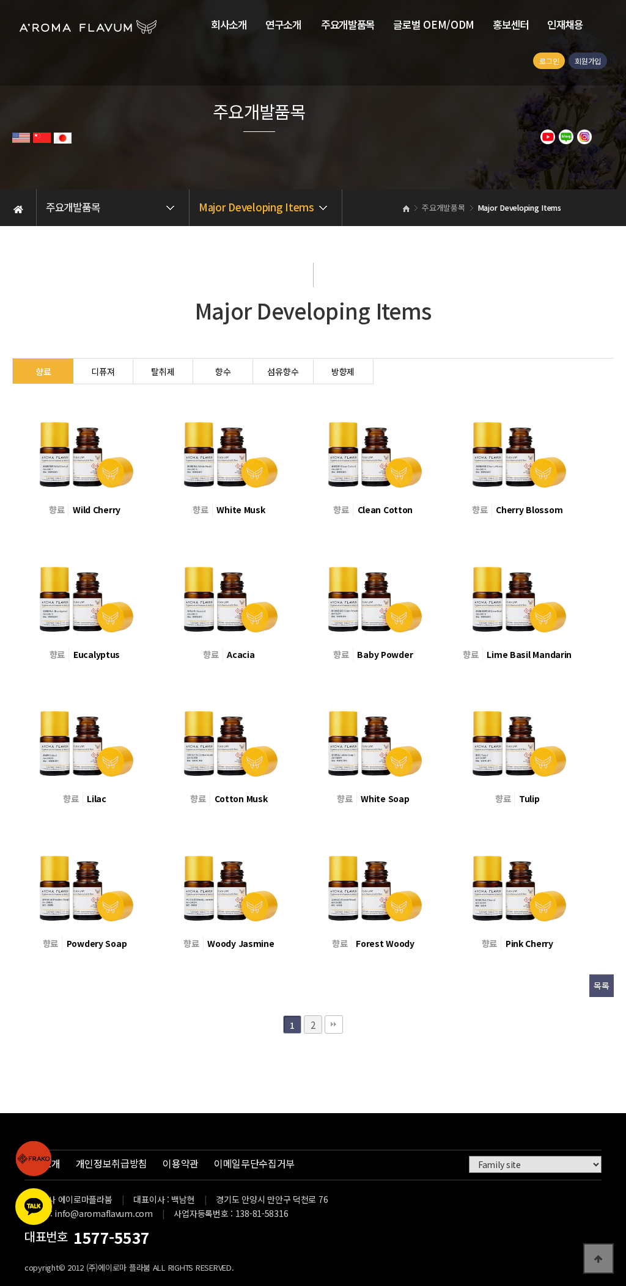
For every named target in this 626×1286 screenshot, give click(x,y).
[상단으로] (598, 1258)
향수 (222, 371)
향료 (43, 371)
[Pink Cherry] (517, 878)
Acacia (240, 654)
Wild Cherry (96, 509)
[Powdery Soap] (84, 878)
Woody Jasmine (240, 943)
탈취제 (162, 371)
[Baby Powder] (373, 589)
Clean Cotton (385, 509)
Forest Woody (385, 943)
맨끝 (334, 1024)
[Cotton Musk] (228, 734)
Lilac (96, 798)
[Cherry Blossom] (517, 445)
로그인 (549, 61)
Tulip (529, 798)
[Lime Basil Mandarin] (517, 589)
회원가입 (588, 61)
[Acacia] (228, 589)
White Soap (385, 798)
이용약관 (181, 1163)
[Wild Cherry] (84, 445)
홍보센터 (511, 24)
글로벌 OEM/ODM (433, 24)
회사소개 (229, 24)
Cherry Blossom (529, 509)
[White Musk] (228, 445)
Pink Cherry (529, 943)
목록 (601, 985)
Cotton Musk (241, 798)
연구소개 (283, 24)
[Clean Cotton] (373, 445)
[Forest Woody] (373, 878)
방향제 (343, 371)
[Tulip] (517, 734)
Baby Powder (385, 654)
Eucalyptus (96, 654)
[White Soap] (373, 734)
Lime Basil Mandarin (529, 654)
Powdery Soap (97, 943)
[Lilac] (84, 734)
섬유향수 (282, 371)
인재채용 (565, 24)
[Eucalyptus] (84, 589)
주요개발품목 (348, 24)
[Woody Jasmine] (228, 878)
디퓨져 (102, 371)
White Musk (240, 509)
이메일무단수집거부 (254, 1163)
